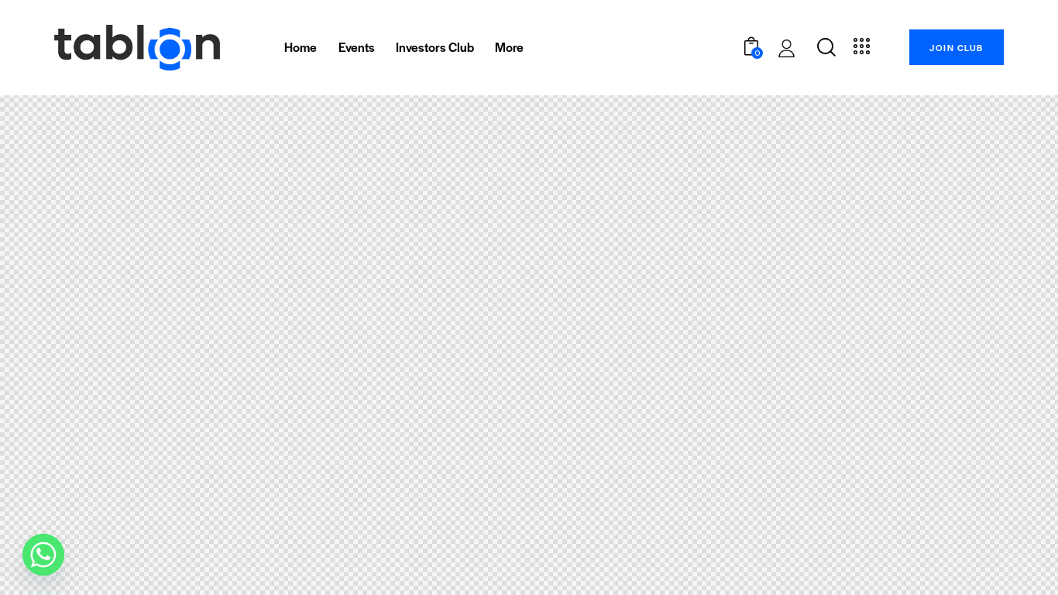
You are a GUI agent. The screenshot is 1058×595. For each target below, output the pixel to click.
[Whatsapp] (43, 555)
